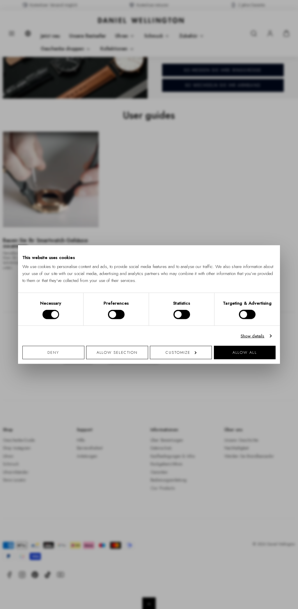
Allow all (245, 352)
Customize (178, 352)
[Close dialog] (250, 237)
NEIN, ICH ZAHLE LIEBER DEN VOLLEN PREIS (190, 375)
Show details (253, 336)
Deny (53, 352)
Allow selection (117, 352)
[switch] (116, 314)
